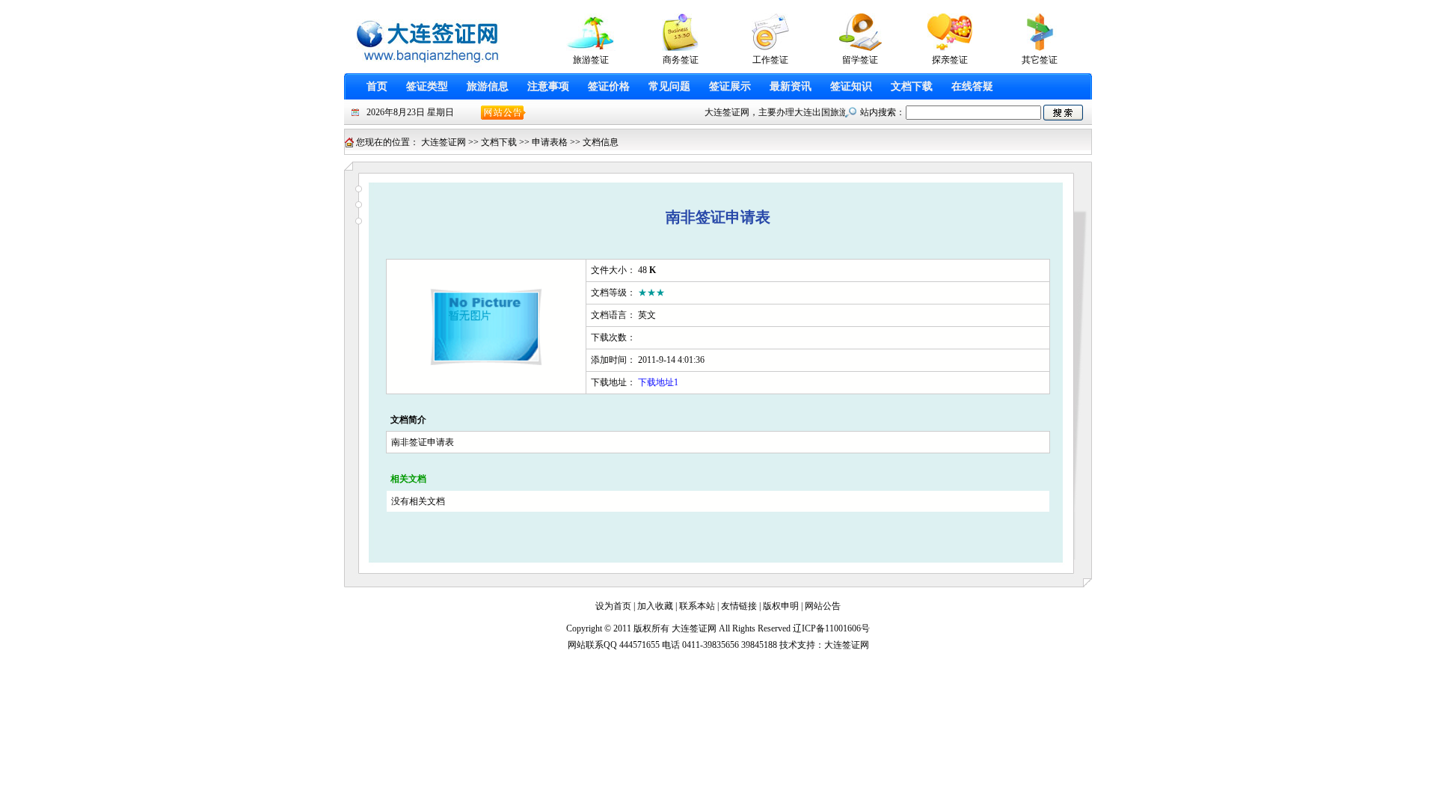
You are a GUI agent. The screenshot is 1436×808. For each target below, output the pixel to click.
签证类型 (427, 86)
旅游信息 (488, 86)
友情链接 (739, 606)
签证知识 (851, 86)
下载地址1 (658, 382)
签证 (418, 442)
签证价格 (609, 86)
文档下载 (912, 86)
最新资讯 (790, 86)
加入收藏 (655, 606)
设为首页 (613, 606)
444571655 (639, 645)
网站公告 (823, 606)
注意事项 (548, 86)
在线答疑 (972, 86)
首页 (376, 86)
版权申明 (781, 606)
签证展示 (730, 86)
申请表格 (550, 142)
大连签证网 (443, 142)
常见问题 (669, 86)
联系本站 (697, 606)
